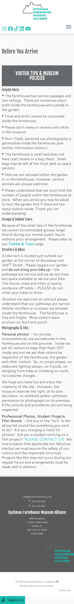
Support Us (15, 600)
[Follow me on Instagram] (5, 28)
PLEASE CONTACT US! (44, 439)
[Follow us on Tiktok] (17, 28)
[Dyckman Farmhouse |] (37, 11)
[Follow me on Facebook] (11, 28)
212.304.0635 (38, 506)
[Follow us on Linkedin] (22, 28)
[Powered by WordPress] (57, 581)
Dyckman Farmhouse (33, 581)
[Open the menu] (68, 27)
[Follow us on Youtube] (28, 28)
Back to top (64, 590)
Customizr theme (45, 585)
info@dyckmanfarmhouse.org (37, 496)
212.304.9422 (39, 501)
